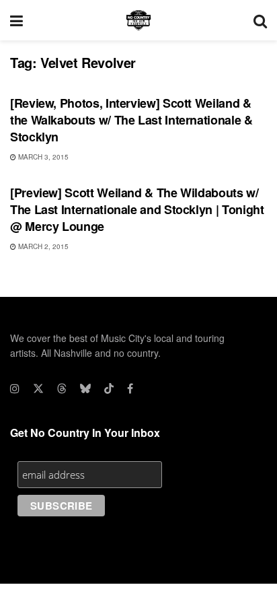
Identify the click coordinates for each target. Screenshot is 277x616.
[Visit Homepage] (138, 20)
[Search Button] (260, 20)
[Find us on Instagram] (14, 388)
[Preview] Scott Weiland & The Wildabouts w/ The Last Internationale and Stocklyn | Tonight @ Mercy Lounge (137, 209)
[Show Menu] (16, 20)
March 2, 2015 (42, 246)
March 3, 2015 (42, 157)
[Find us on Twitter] (38, 388)
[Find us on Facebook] (130, 388)
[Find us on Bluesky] (85, 388)
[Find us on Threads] (62, 388)
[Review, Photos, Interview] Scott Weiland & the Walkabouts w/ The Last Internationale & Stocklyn (131, 119)
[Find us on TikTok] (109, 388)
